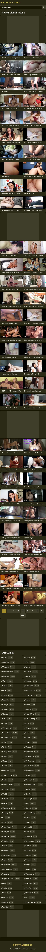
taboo (30, 818)
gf (6, 818)
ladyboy (8, 907)
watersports (32, 874)
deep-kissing (9, 728)
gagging (8, 799)
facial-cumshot (11, 785)
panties (31, 747)
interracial (9, 855)
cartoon (8, 709)
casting (8, 714)
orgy (30, 733)
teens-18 (31, 827)
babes (7, 686)
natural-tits (33, 714)
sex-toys (31, 799)
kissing (8, 897)
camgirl (8, 705)
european (9, 770)
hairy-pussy (10, 827)
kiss (7, 893)
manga (31, 676)
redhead (31, 780)
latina (30, 667)
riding (31, 789)
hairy (7, 822)
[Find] (43, 7)
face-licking (10, 775)
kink (7, 883)
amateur (9, 667)
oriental (31, 738)
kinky (7, 888)
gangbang (9, 808)
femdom (8, 789)
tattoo (30, 822)
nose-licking (32, 719)
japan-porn (9, 865)
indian (7, 846)
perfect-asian (33, 761)
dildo (7, 747)
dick (7, 742)
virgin (30, 865)
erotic (7, 761)
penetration (32, 756)
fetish (8, 794)
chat (7, 719)
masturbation (33, 695)
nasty (30, 705)
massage (31, 681)
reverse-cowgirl (34, 785)
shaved (31, 808)
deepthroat (10, 738)
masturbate (32, 686)
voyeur (31, 869)
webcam (32, 879)
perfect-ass (32, 766)
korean (8, 902)
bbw (7, 690)
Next (23, 615)
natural (31, 709)
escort (7, 766)
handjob (9, 832)
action (8, 658)
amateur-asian (11, 672)
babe (7, 681)
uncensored (33, 841)
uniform (31, 846)
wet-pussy (32, 888)
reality (31, 775)
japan (8, 860)
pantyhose (32, 752)
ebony (7, 756)
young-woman (33, 902)
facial (8, 780)
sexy (30, 803)
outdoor (31, 742)
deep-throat (10, 733)
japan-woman (10, 869)
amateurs (9, 676)
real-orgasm (33, 770)
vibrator (31, 855)
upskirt (31, 850)
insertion (8, 850)
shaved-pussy (33, 813)
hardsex (8, 841)
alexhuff (8, 662)
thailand (31, 836)
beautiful (8, 700)
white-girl (32, 893)
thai (30, 832)
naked (30, 700)
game (7, 803)
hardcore (9, 836)
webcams (31, 883)
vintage (31, 860)
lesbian (31, 672)
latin (30, 662)
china (7, 723)
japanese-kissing (11, 879)
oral (30, 723)
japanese (9, 874)
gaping (8, 813)
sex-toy (31, 794)
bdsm (8, 695)
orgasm (31, 728)
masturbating (33, 690)
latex (30, 658)
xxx (30, 897)
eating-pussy (10, 752)
